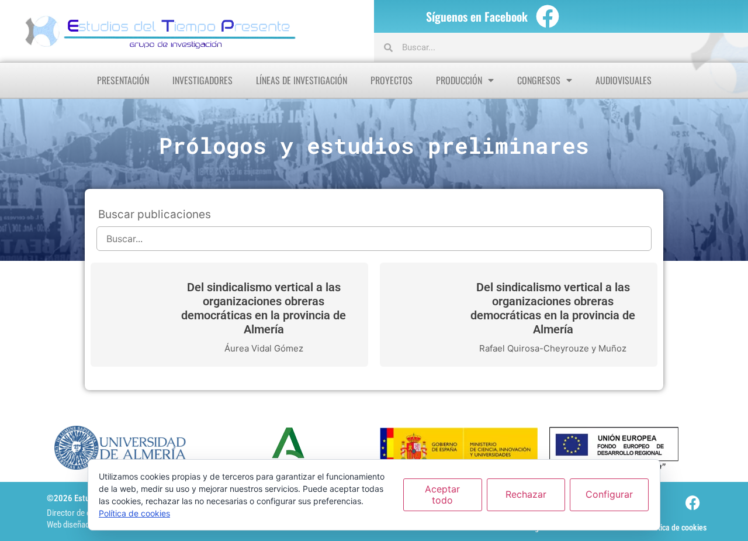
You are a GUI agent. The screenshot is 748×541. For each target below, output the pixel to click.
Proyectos (391, 80)
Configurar (609, 494)
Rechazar (525, 494)
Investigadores (202, 80)
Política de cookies (676, 527)
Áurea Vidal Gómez (263, 348)
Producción (459, 80)
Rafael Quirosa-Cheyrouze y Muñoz (552, 348)
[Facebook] (547, 16)
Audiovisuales (623, 80)
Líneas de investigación (301, 80)
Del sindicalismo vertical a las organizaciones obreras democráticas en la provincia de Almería (263, 308)
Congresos (538, 80)
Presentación (123, 80)
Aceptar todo (442, 494)
